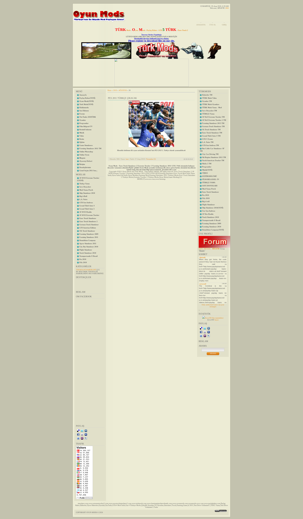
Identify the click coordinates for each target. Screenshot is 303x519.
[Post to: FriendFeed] (78, 438)
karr (127, 159)
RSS (227, 8)
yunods (138, 30)
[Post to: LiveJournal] (86, 438)
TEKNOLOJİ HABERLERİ (86, 270)
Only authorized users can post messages (213, 305)
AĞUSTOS (123, 90)
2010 (115, 90)
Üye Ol (212, 25)
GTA (167, 30)
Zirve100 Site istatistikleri (214, 318)
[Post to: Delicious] (78, 431)
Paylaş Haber (152, 30)
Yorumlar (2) (151, 159)
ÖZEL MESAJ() (205, 249)
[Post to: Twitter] (82, 431)
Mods (123, 30)
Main (109, 90)
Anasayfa (200, 25)
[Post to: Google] (82, 434)
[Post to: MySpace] (86, 434)
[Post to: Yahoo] (82, 438)
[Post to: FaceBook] (78, 434)
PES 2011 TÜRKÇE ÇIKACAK (122, 98)
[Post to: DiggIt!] (86, 431)
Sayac (216, 320)
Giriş (224, 25)
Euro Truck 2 (183, 30)
